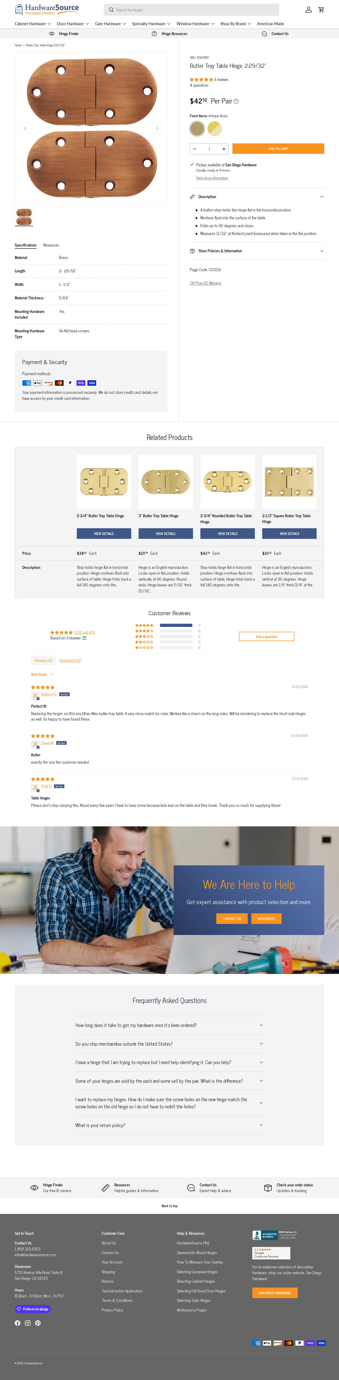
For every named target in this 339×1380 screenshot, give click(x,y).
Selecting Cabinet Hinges (196, 1281)
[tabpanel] (91, 297)
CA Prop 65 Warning (205, 283)
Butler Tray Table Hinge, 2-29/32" (45, 45)
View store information (212, 178)
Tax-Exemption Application (122, 1291)
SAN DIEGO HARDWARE (275, 1293)
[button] (321, 10)
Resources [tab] (51, 245)
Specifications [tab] (25, 245)
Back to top (170, 1205)
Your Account (112, 1262)
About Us (109, 1243)
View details (104, 533)
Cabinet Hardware (30, 23)
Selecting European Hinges (197, 1271)
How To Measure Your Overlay (200, 1262)
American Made (270, 23)
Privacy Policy (112, 1310)
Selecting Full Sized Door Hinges (201, 1291)
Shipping (108, 1271)
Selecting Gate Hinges (194, 1300)
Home (18, 45)
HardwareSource (33, 1363)
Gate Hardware (108, 23)
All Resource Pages (192, 1310)
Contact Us (232, 918)
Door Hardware (70, 23)
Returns (107, 1281)
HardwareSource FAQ (193, 1243)
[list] (91, 128)
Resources (266, 918)
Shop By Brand (233, 23)
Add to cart (278, 148)
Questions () (69, 660)
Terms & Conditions (117, 1300)
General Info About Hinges (197, 1252)
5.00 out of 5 (84, 632)
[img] (42, 687)
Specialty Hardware (148, 23)
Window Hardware (193, 23)
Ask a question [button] (266, 636)
